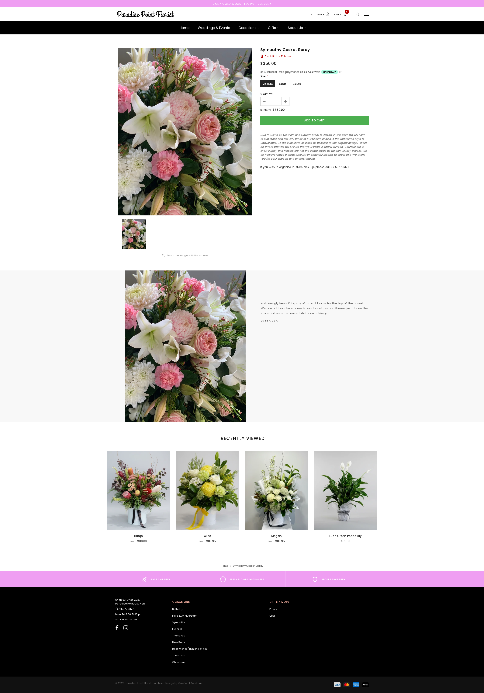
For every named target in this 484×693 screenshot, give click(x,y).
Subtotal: (265, 110)
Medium (267, 84)
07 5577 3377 (340, 167)
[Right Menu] (366, 14)
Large (282, 84)
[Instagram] (125, 627)
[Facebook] (117, 627)
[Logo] (145, 14)
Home (225, 566)
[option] (185, 132)
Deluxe (297, 84)
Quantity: (266, 94)
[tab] (242, 438)
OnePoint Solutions (190, 683)
